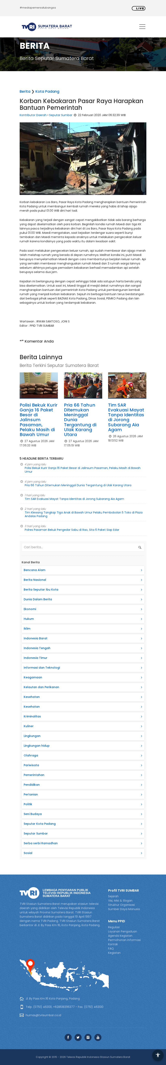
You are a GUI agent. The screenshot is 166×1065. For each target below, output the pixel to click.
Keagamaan (33, 677)
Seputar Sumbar (60, 115)
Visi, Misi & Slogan (120, 901)
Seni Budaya (33, 814)
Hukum (29, 619)
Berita (25, 91)
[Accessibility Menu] (158, 1055)
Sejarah (113, 896)
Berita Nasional (35, 580)
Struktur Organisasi (121, 905)
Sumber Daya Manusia (124, 909)
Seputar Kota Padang (40, 824)
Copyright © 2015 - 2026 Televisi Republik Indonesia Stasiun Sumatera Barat (83, 1057)
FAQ (111, 948)
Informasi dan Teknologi (42, 668)
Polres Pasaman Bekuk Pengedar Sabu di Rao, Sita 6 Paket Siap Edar (72, 530)
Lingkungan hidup (37, 746)
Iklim (27, 629)
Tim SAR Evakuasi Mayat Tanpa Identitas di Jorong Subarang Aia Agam (126, 417)
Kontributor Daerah (33, 115)
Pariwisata (31, 765)
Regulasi (114, 927)
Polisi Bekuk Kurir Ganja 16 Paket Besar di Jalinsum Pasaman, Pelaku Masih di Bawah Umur (38, 420)
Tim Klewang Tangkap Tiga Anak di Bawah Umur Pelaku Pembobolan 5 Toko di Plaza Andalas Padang (84, 514)
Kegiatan (114, 953)
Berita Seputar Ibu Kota (41, 589)
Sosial (28, 853)
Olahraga (31, 755)
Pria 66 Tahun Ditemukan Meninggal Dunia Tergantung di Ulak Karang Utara (78, 485)
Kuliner (29, 726)
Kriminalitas (32, 716)
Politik (28, 804)
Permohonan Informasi (124, 940)
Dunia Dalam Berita (38, 599)
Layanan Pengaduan (122, 931)
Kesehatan (32, 697)
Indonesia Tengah (37, 648)
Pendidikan (32, 785)
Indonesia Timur (35, 658)
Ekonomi (30, 609)
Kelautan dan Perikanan (41, 687)
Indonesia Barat (35, 638)
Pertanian (31, 794)
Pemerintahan (34, 775)
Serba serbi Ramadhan (41, 843)
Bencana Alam (34, 570)
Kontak (113, 944)
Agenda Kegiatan (120, 936)
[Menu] (142, 27)
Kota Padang (47, 91)
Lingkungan (32, 736)
